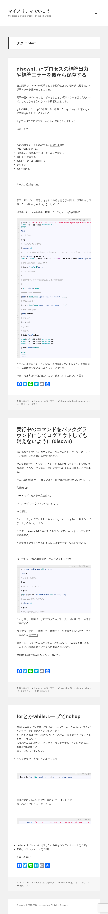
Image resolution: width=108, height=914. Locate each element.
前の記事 (21, 85)
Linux (36, 401)
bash (62, 688)
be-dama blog (44, 905)
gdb (76, 401)
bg (67, 688)
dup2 (70, 401)
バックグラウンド (24, 691)
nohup (82, 401)
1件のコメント (43, 691)
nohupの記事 (23, 655)
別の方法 (33, 635)
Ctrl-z (72, 688)
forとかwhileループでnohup (48, 716)
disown (63, 401)
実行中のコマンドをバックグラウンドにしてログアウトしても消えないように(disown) (52, 435)
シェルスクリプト (48, 401)
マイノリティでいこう (29, 11)
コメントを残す (30, 404)
